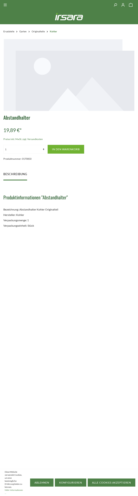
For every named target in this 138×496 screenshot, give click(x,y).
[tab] (15, 176)
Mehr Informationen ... (14, 491)
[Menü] (6, 5)
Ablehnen (41, 482)
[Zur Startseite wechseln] (69, 17)
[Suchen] (115, 5)
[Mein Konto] (123, 5)
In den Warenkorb (66, 149)
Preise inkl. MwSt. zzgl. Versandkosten (23, 139)
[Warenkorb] (131, 5)
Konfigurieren (70, 482)
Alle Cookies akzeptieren (111, 482)
